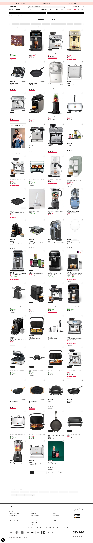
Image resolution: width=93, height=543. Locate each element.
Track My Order (12, 508)
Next (83, 24)
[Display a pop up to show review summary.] (35, 57)
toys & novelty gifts (20, 495)
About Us (54, 513)
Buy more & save (13, 58)
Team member (76, 527)
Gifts (10, 15)
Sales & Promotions (34, 520)
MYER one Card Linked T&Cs (61, 527)
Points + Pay (11, 511)
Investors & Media (56, 515)
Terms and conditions (44, 527)
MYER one (54, 508)
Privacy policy (69, 527)
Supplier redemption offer (72, 59)
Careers (54, 511)
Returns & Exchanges (13, 515)
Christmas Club (55, 518)
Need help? (3, 540)
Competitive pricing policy (25, 527)
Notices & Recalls (34, 522)
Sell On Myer (55, 520)
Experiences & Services (35, 515)
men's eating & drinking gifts (29, 495)
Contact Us (33, 511)
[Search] (64, 7)
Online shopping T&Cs (35, 527)
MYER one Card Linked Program (14, 520)
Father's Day (13, 15)
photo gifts (13, 495)
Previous (10, 24)
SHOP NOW (18, 153)
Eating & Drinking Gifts (19, 15)
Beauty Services (34, 517)
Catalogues (11, 518)
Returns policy (16, 527)
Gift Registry (33, 518)
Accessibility (33, 524)
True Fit (10, 517)
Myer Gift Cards (55, 509)
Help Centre (33, 508)
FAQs (32, 509)
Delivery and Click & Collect (14, 513)
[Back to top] (90, 540)
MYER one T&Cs (52, 527)
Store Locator (33, 513)
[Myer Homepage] (13, 7)
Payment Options (12, 509)
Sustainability (55, 517)
